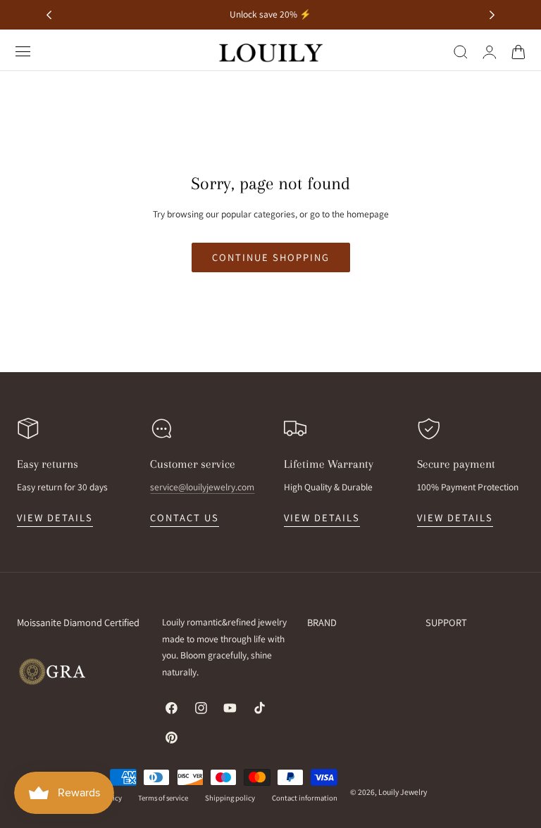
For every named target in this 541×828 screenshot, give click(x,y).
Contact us (184, 517)
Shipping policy (230, 798)
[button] (23, 51)
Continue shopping (271, 257)
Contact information (304, 798)
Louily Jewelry (402, 791)
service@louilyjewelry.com (202, 486)
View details (55, 517)
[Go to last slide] (49, 15)
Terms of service (163, 798)
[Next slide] (492, 15)
